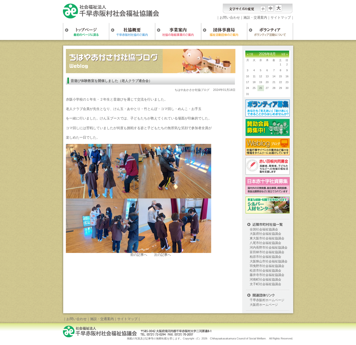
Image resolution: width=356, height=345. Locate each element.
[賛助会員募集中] (267, 134)
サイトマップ (281, 17)
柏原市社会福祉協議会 (265, 257)
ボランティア (270, 31)
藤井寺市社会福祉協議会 (267, 275)
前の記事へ (138, 255)
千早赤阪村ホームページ (267, 300)
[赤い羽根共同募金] (267, 173)
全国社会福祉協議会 (264, 229)
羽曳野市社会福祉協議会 (267, 266)
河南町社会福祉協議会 (265, 279)
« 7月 (250, 54)
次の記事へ (162, 255)
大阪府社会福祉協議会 (265, 233)
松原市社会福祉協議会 (265, 270)
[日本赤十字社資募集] (267, 192)
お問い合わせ (230, 17)
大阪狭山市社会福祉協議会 (268, 261)
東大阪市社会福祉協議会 (267, 238)
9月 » (284, 54)
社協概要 (132, 31)
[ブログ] (267, 154)
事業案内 (178, 31)
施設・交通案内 (255, 17)
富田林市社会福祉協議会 (267, 252)
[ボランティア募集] (267, 115)
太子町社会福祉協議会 (265, 284)
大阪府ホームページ (264, 304)
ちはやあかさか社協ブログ (192, 90)
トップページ (86, 31)
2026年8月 (267, 54)
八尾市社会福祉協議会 (265, 243)
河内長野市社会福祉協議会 (268, 247)
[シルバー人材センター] (267, 212)
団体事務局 (224, 31)
